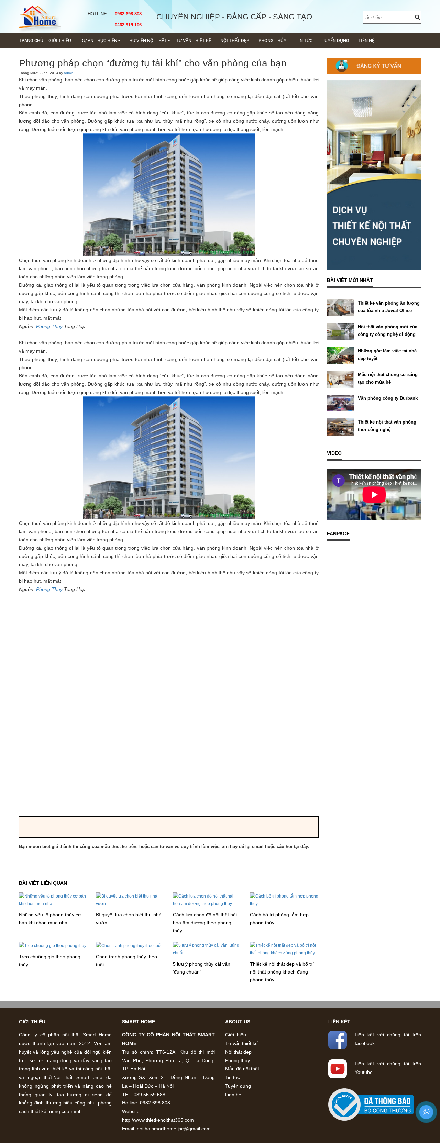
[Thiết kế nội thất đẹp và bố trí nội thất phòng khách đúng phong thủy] (284, 949)
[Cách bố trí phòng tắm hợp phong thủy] (284, 900)
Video (334, 453)
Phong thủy (272, 40)
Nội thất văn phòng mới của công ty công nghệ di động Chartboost (387, 334)
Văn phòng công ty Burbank (388, 398)
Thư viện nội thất (146, 40)
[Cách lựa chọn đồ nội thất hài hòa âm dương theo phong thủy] (207, 900)
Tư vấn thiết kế (193, 40)
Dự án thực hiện (98, 40)
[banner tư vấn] (374, 65)
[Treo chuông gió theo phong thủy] (52, 945)
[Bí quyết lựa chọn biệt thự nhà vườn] (130, 900)
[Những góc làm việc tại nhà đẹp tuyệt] (340, 355)
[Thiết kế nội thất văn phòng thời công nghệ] (340, 426)
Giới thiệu (59, 40)
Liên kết (339, 1021)
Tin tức (304, 40)
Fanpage (338, 533)
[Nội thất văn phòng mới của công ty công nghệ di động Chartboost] (340, 331)
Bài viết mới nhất (350, 280)
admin (69, 73)
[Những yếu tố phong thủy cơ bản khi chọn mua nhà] (53, 900)
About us (237, 1021)
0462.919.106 (127, 25)
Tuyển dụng (335, 40)
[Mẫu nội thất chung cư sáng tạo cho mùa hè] (340, 379)
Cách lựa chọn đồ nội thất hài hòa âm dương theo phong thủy (205, 922)
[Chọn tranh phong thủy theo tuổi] (129, 945)
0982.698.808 (127, 14)
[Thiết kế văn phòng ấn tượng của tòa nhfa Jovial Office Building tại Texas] (340, 307)
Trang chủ (31, 40)
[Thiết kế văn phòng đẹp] (40, 16)
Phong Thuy (49, 326)
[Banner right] (374, 175)
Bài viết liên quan (43, 883)
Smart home (138, 1021)
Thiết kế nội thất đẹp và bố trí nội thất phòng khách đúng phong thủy (282, 971)
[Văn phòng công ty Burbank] (340, 402)
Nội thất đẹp (234, 40)
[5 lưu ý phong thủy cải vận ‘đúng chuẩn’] (207, 949)
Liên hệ (366, 40)
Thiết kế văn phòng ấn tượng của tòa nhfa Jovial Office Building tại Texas (389, 310)
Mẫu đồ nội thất (242, 1068)
